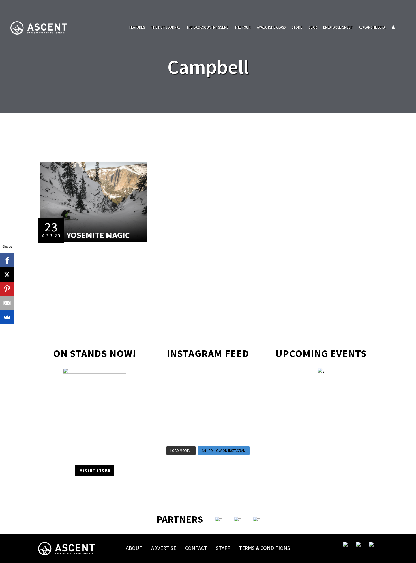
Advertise (163, 548)
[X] (7, 274)
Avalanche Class (271, 27)
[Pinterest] (7, 289)
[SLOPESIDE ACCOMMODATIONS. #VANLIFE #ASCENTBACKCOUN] (244, 436)
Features (137, 27)
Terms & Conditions (264, 548)
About (134, 548)
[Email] (7, 303)
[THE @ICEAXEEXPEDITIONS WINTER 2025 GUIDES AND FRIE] (172, 406)
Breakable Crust (337, 27)
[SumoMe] (7, 317)
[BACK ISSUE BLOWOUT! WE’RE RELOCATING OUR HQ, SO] (196, 392)
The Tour (243, 27)
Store (297, 27)
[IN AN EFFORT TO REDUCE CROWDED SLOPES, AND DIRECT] (172, 436)
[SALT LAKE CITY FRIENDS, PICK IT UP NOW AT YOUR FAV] (196, 436)
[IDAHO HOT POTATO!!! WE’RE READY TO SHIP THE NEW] (244, 392)
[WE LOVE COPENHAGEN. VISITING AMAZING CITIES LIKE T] (244, 421)
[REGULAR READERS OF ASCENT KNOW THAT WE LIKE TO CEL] (172, 421)
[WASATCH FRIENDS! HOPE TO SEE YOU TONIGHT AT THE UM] (244, 406)
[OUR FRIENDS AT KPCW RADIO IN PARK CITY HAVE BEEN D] (196, 421)
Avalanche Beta (372, 27)
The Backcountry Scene (207, 27)
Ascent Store (95, 470)
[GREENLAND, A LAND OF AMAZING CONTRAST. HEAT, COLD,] (220, 421)
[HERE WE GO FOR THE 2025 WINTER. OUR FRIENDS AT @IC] (220, 406)
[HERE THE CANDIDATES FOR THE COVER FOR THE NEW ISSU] (172, 392)
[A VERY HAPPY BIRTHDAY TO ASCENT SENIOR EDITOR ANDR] (244, 377)
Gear (312, 27)
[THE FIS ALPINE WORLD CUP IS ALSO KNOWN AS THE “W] (220, 392)
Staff (223, 548)
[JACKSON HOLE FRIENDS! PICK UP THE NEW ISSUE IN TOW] (220, 436)
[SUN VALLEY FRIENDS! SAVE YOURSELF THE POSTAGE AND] (172, 377)
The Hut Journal (165, 27)
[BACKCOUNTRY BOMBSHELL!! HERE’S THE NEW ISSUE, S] (220, 377)
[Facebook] (7, 260)
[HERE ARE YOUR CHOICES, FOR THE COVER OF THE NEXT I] (196, 406)
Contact (196, 548)
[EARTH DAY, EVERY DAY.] (196, 377)
